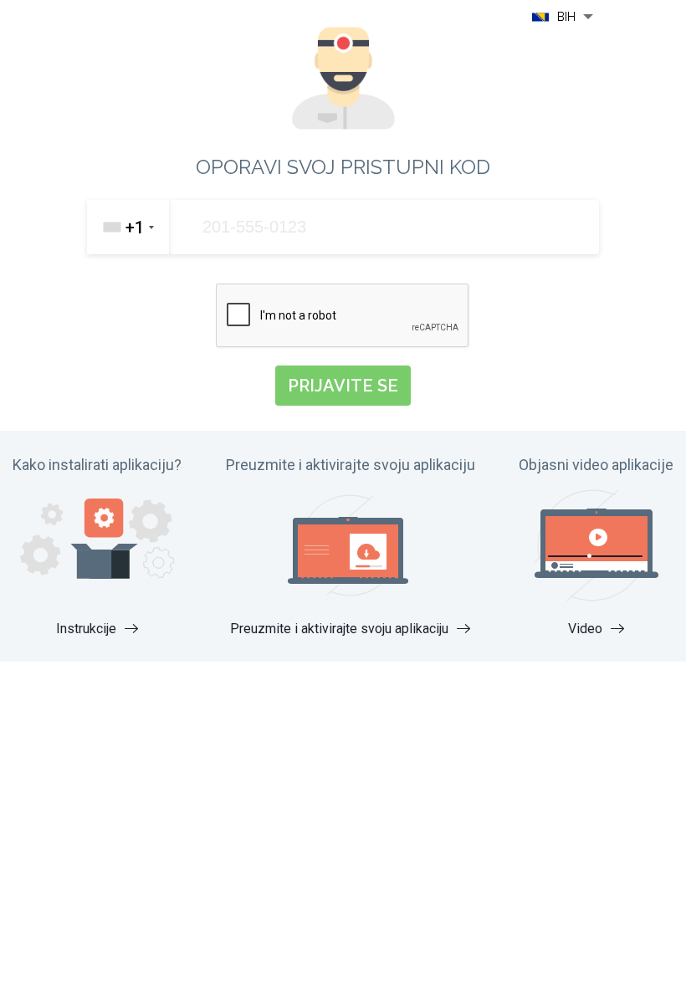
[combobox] (128, 227)
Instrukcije (88, 629)
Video (587, 629)
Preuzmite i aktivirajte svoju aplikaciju (341, 629)
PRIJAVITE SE (343, 386)
